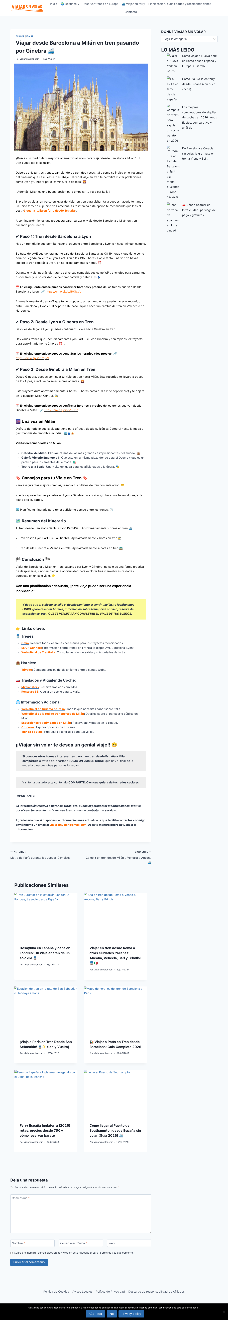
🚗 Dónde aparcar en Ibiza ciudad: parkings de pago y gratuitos (199, 210)
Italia (29, 36)
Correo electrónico (73, 1243)
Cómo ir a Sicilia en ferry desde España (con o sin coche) (198, 84)
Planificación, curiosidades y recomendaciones (179, 4)
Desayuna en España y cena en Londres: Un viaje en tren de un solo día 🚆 (45, 953)
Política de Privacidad (110, 1291)
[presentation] (45, 914)
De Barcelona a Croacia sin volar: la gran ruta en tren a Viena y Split (198, 153)
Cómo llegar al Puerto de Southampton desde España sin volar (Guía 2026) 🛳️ (115, 1130)
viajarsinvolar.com (29, 59)
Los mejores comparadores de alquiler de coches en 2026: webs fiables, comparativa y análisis (199, 117)
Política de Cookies (56, 1291)
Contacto (131, 12)
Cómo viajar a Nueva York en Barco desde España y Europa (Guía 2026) (199, 61)
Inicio (53, 4)
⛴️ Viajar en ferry (133, 4)
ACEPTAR (95, 1313)
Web (112, 1243)
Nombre (18, 1243)
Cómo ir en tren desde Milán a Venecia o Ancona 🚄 (118, 857)
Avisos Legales (82, 1291)
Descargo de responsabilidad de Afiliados (156, 1291)
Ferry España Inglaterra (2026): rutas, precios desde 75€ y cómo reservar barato (45, 1130)
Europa (20, 36)
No (112, 1313)
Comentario (21, 1198)
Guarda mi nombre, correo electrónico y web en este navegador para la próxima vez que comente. (74, 1252)
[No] (223, 1311)
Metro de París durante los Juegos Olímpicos (40, 855)
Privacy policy (131, 1313)
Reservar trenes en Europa (100, 4)
